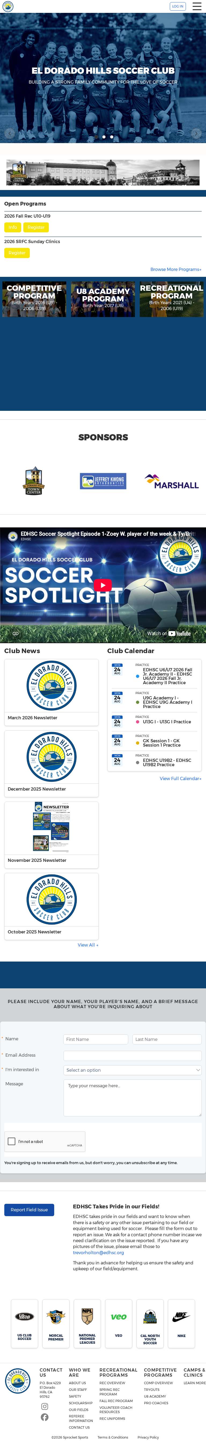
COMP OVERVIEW (158, 1383)
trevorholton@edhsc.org (98, 1252)
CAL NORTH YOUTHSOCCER (150, 1339)
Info (13, 227)
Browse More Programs (174, 269)
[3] (112, 137)
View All (87, 945)
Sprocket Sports (75, 1437)
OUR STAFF (78, 1390)
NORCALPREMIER (56, 1337)
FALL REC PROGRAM (116, 1401)
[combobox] (129, 1070)
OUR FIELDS (78, 1410)
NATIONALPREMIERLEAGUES (87, 1338)
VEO (118, 1336)
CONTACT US (79, 1427)
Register (36, 227)
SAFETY (75, 1396)
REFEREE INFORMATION (81, 1418)
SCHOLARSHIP (81, 1403)
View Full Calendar (179, 778)
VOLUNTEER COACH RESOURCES (116, 1410)
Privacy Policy (148, 1437)
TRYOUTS (151, 1390)
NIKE (182, 1336)
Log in (177, 6)
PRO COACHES (156, 1403)
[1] (96, 137)
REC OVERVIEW (112, 1383)
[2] (104, 137)
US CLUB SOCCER (24, 1337)
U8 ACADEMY (155, 1396)
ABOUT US (77, 1383)
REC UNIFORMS (112, 1419)
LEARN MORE (195, 1383)
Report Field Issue (29, 1209)
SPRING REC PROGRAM (110, 1392)
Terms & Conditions (113, 1437)
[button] (198, 1070)
